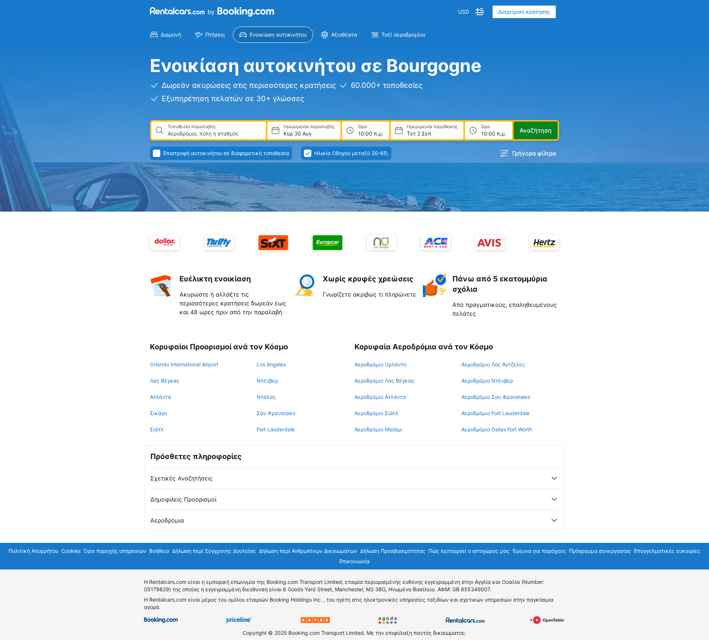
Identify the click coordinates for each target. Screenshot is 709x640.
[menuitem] (165, 35)
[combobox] (214, 133)
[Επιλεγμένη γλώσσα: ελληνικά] (479, 11)
